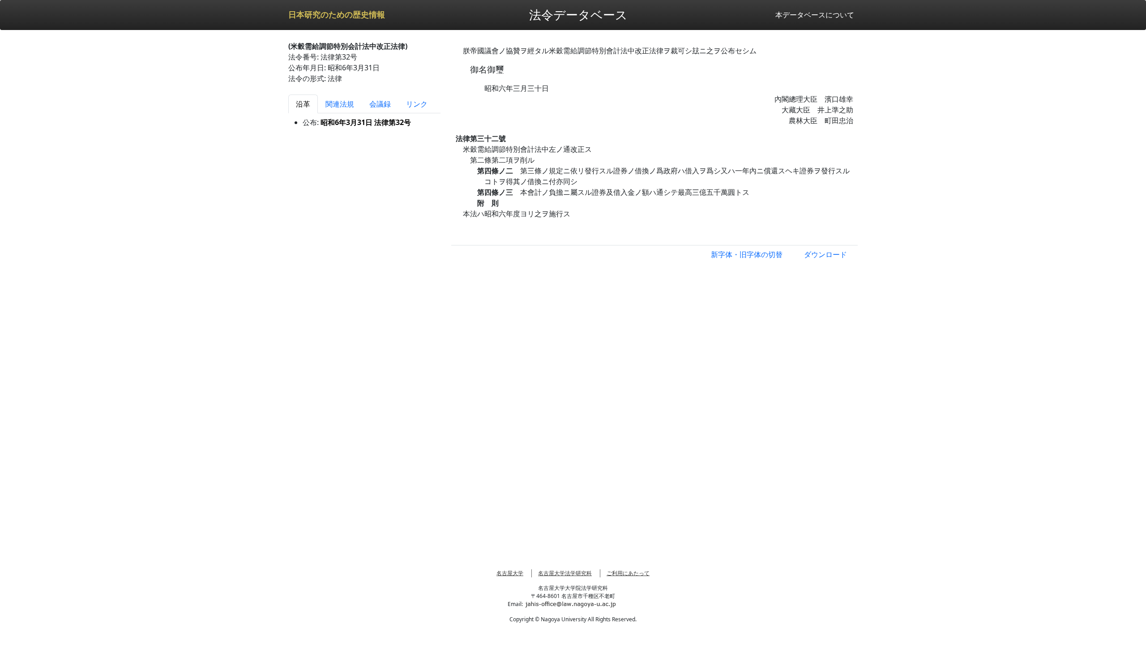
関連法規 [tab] (339, 104)
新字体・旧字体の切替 (747, 254)
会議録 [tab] (380, 104)
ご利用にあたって (628, 573)
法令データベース (578, 14)
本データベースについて (814, 15)
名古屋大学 (509, 573)
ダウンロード (825, 254)
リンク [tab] (417, 104)
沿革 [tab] (303, 104)
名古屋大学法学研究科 (565, 573)
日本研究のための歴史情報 (336, 14)
